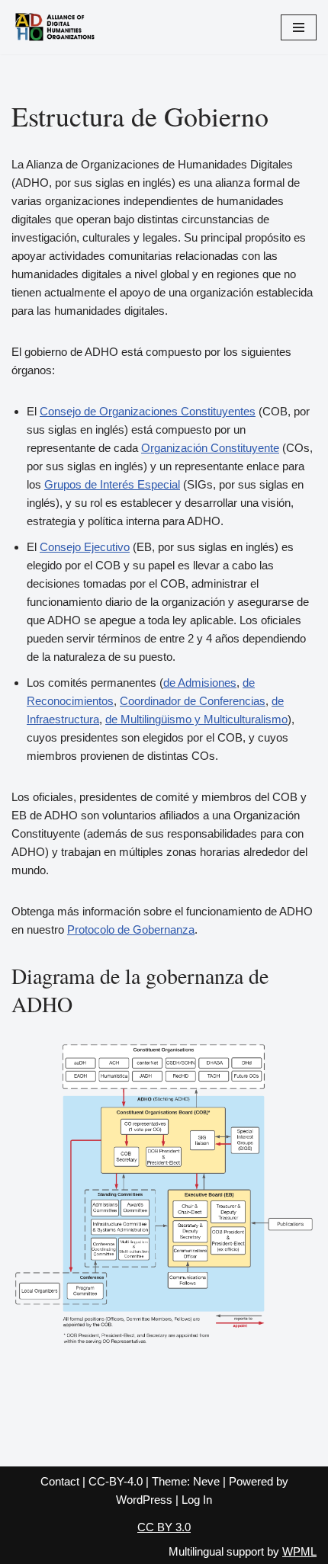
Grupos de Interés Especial (112, 484)
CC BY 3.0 (164, 1527)
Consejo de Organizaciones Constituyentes (148, 411)
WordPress (144, 1499)
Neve (206, 1481)
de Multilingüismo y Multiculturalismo (196, 719)
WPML (299, 1551)
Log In (197, 1499)
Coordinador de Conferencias (192, 700)
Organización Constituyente (210, 447)
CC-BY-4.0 (115, 1481)
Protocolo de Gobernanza (131, 929)
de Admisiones (199, 682)
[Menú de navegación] (299, 27)
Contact (59, 1481)
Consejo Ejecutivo (85, 546)
